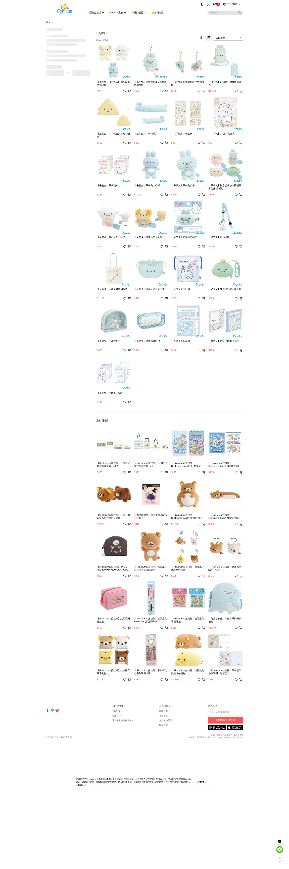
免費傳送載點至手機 (225, 720)
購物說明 (163, 711)
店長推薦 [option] (220, 37)
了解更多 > (81, 785)
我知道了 (202, 782)
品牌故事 (116, 711)
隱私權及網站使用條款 (123, 720)
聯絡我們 (163, 725)
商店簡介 (116, 715)
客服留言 (163, 715)
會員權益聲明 (165, 720)
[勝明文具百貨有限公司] (64, 8)
